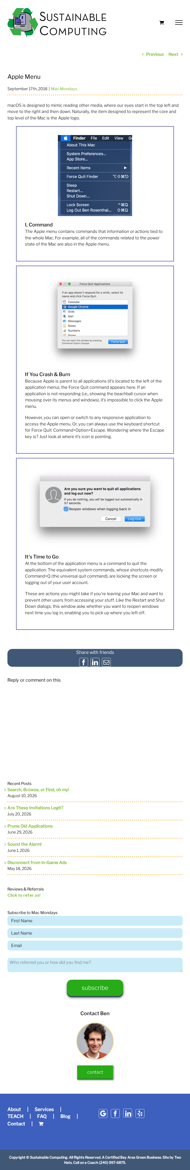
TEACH (15, 1116)
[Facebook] (115, 1113)
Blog (65, 1116)
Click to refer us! (24, 895)
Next (173, 54)
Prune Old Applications (30, 826)
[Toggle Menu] (179, 22)
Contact (16, 1124)
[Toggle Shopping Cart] (161, 22)
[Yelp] (140, 1113)
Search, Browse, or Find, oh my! (38, 789)
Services (44, 1109)
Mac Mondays (64, 88)
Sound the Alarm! (24, 844)
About (14, 1109)
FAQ (42, 1116)
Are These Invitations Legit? (35, 807)
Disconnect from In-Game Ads (37, 862)
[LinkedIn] (127, 1113)
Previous (155, 54)
